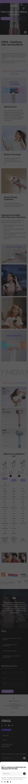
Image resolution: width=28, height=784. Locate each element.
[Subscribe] (24, 773)
